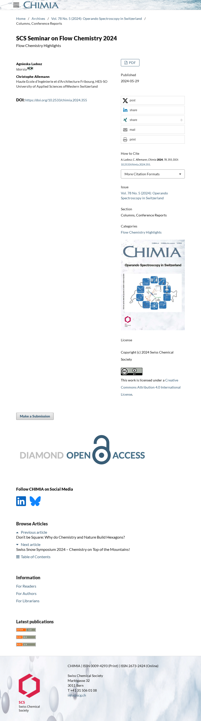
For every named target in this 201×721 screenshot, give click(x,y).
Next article (30, 544)
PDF (132, 62)
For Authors (26, 593)
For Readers (26, 586)
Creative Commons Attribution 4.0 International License (151, 387)
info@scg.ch (77, 695)
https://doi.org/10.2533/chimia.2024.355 (56, 100)
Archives (38, 18)
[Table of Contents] (18, 556)
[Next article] (18, 544)
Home (20, 18)
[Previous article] (18, 532)
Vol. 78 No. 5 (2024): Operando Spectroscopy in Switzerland (96, 18)
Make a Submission (35, 416)
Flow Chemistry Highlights (141, 232)
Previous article (34, 532)
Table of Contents (35, 556)
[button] (153, 100)
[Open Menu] (16, 5)
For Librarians (27, 600)
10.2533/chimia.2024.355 (135, 164)
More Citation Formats (142, 174)
